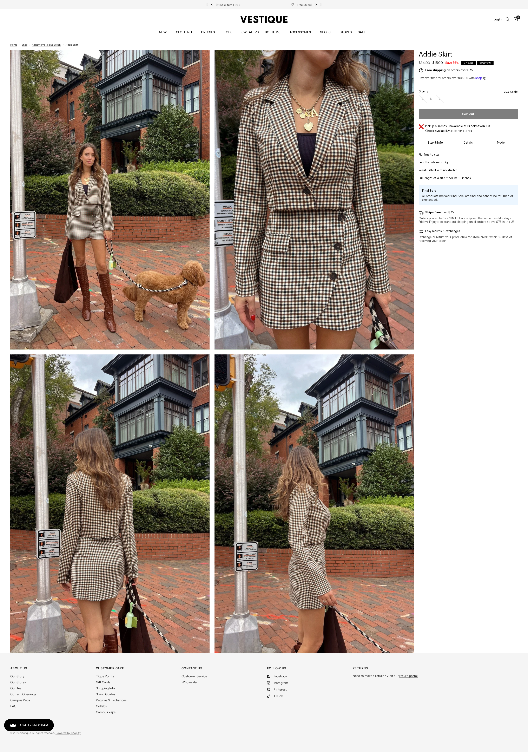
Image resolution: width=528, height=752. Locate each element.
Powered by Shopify (68, 732)
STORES (346, 32)
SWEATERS (250, 32)
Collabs (101, 706)
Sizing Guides (105, 694)
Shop (24, 44)
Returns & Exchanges (111, 700)
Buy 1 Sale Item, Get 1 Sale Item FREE (267, 4)
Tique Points (105, 676)
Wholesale (189, 682)
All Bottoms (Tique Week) (46, 44)
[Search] (508, 19)
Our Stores (18, 682)
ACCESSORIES (300, 32)
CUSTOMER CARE (110, 668)
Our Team (17, 688)
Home (13, 44)
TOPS (228, 32)
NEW (163, 32)
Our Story (17, 676)
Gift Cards (103, 682)
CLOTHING (184, 32)
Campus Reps (20, 700)
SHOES (325, 32)
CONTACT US (192, 668)
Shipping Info (105, 688)
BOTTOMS (272, 32)
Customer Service (194, 676)
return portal (408, 676)
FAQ (13, 706)
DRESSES (208, 32)
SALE (362, 32)
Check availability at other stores (448, 131)
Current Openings (23, 694)
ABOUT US (18, 668)
